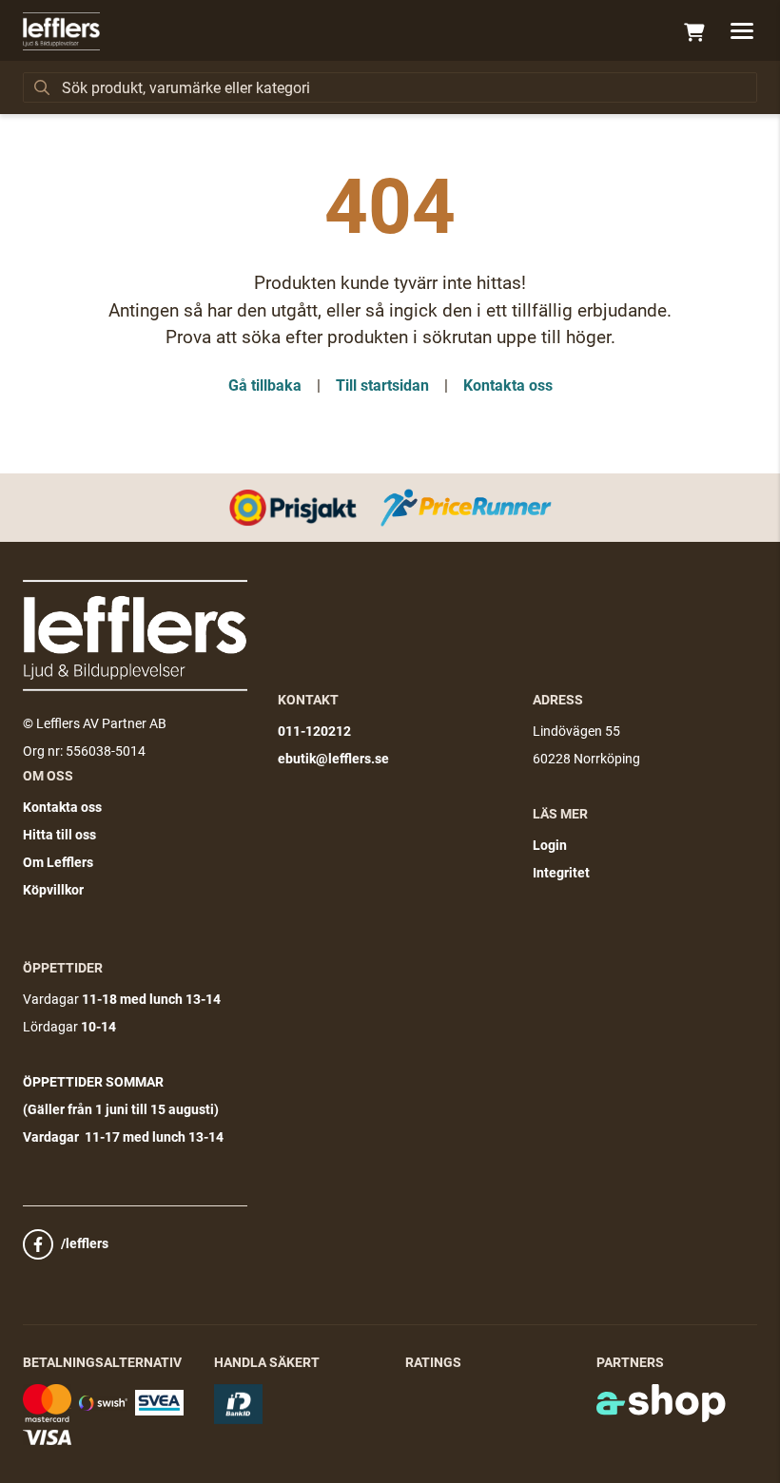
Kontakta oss (508, 385)
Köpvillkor (53, 889)
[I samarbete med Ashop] (661, 1403)
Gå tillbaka (265, 385)
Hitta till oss (59, 834)
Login (550, 845)
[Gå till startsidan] (61, 31)
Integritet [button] (561, 872)
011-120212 (314, 731)
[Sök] (42, 87)
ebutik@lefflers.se (333, 758)
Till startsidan (382, 385)
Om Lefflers (58, 862)
